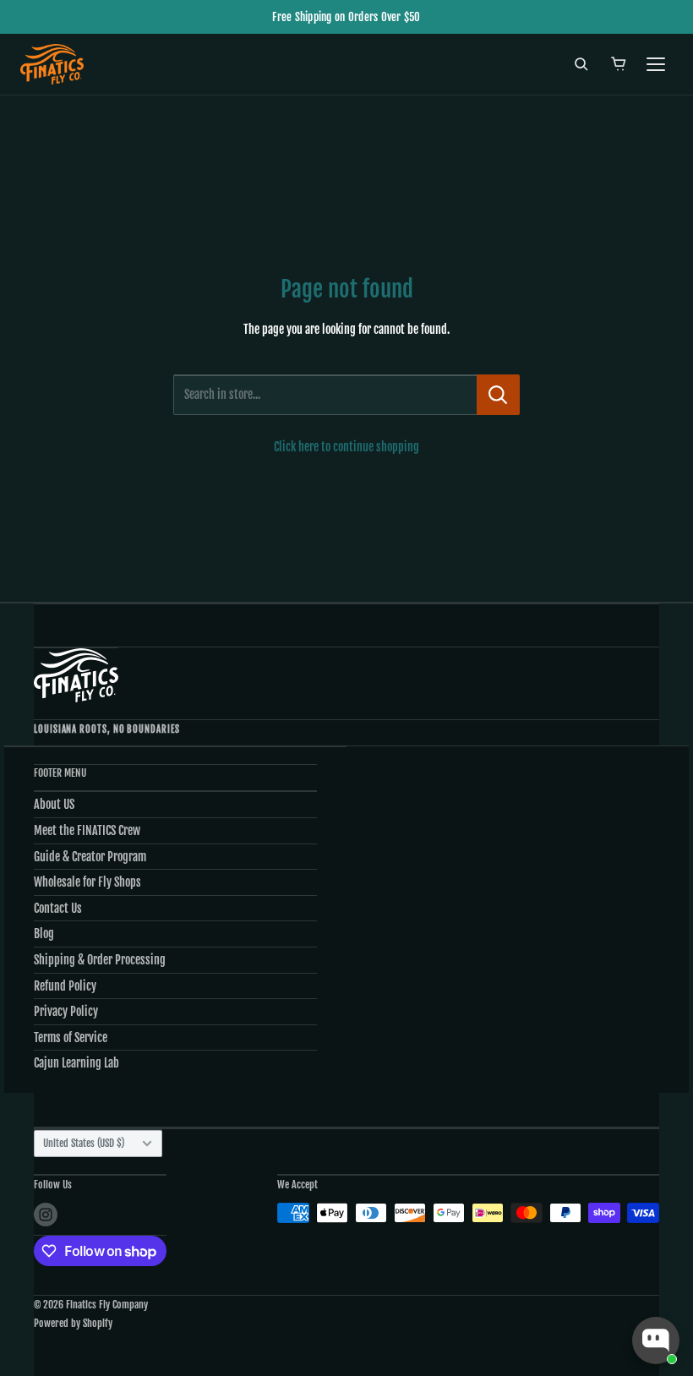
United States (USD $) (83, 1143)
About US (54, 804)
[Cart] (619, 64)
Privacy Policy (66, 1011)
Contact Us (58, 908)
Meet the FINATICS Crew (87, 830)
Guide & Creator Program (90, 856)
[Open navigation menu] (656, 64)
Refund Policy (65, 986)
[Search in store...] (498, 394)
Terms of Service (70, 1037)
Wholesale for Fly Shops (87, 882)
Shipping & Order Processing (100, 960)
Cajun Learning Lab (76, 1063)
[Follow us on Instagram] (45, 1214)
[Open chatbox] (655, 1340)
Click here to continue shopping (346, 447)
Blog (44, 933)
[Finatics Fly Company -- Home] (76, 674)
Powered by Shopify (73, 1323)
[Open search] (581, 64)
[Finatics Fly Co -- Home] (52, 64)
